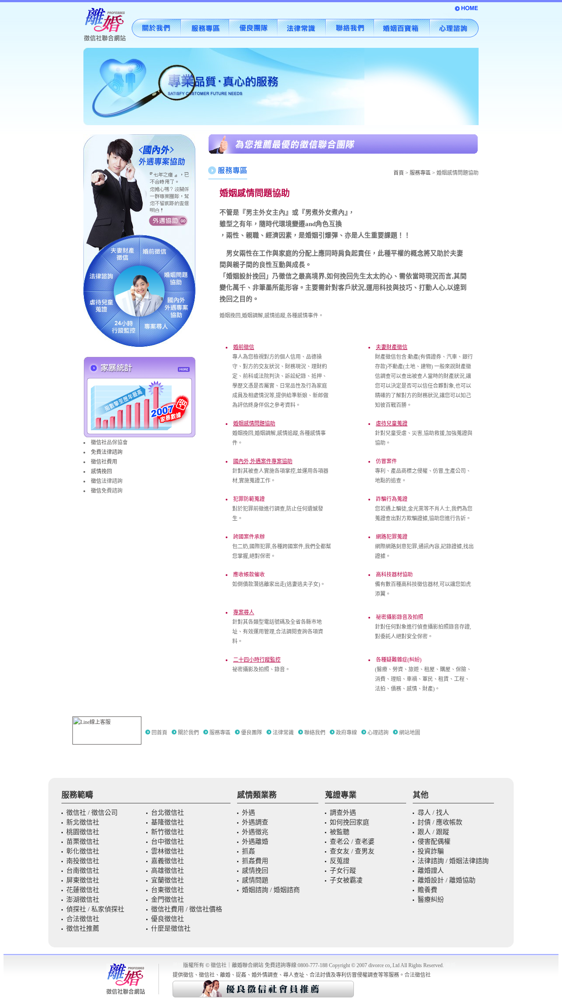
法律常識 (283, 733)
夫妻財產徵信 (391, 347)
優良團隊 (251, 733)
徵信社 (99, 442)
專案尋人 (243, 612)
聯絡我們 (314, 733)
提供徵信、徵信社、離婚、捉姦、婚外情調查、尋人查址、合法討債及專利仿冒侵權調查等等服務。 (288, 975)
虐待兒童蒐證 (391, 424)
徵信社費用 (104, 462)
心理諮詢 (378, 733)
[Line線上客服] (106, 730)
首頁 (398, 173)
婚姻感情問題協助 (254, 424)
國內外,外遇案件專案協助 (262, 461)
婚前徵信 (243, 347)
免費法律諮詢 (106, 452)
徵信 (96, 481)
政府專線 (346, 733)
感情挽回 (101, 471)
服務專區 (421, 173)
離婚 (178, 965)
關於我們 (188, 733)
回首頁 (159, 733)
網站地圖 (409, 733)
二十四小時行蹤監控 (257, 660)
